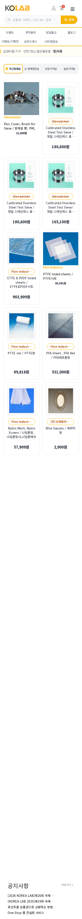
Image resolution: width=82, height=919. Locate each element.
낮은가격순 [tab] (51, 68)
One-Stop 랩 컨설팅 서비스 (26, 912)
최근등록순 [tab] (15, 68)
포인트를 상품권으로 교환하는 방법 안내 (33, 907)
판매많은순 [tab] (33, 68)
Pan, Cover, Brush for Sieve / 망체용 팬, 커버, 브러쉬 (19, 128)
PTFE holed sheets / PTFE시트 (58, 276)
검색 (71, 20)
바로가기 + (67, 885)
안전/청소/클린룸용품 (37, 51)
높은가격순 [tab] (69, 68)
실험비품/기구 (12, 51)
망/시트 (57, 51)
